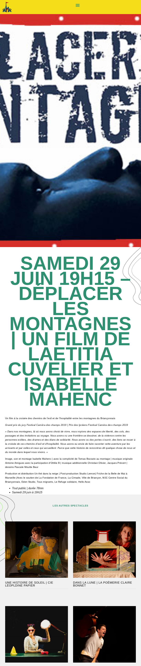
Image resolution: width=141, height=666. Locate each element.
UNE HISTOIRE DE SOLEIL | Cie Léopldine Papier (29, 584)
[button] (77, 5)
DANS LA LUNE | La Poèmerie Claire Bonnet (102, 584)
